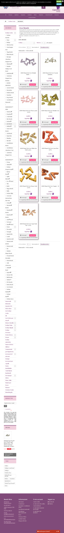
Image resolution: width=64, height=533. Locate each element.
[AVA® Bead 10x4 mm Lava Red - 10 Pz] (50, 137)
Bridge (8, 42)
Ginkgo (7, 470)
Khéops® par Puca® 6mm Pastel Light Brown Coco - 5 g (9, 442)
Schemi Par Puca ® (49, 14)
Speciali (7, 427)
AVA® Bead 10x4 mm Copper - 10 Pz (50, 186)
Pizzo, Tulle (8, 380)
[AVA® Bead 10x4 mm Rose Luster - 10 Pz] (28, 99)
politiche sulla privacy (9, 410)
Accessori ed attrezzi (8, 355)
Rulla (7, 191)
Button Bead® (7, 173)
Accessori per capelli (9, 362)
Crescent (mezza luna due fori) (8, 198)
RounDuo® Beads (8, 211)
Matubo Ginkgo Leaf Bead (8, 69)
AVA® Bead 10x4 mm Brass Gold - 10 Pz (28, 186)
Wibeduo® (9, 64)
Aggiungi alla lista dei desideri (29, 86)
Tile (7, 183)
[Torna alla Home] (5, 21)
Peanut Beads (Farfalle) (9, 257)
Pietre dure (8, 308)
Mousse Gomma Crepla (9, 389)
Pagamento (23, 14)
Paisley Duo (8, 473)
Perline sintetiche (8, 341)
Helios (6, 478)
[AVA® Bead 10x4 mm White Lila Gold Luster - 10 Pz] (28, 137)
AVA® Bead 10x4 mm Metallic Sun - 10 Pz (50, 111)
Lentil (8, 236)
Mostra (39, 42)
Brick (7, 186)
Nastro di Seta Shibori (9, 346)
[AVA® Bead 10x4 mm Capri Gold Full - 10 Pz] (28, 212)
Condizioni (30, 14)
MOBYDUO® (9, 73)
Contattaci (21, 504)
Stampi (7, 359)
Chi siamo (10, 14)
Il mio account (38, 499)
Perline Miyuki (9, 327)
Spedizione (17, 14)
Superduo (9, 136)
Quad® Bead (9, 224)
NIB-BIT (8, 140)
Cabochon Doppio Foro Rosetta (8, 78)
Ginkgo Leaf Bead (9, 468)
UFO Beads (9, 282)
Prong (8, 162)
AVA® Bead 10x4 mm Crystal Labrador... (50, 73)
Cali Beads (9, 133)
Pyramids (9, 229)
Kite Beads (9, 119)
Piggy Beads (9, 188)
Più (20, 37)
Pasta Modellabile (8, 367)
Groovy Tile (9, 275)
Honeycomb (9, 246)
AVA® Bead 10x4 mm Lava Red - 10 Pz (50, 149)
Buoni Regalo (8, 392)
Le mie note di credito (39, 504)
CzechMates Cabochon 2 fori (9, 149)
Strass (7, 337)
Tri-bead (8, 222)
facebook (51, 502)
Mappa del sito (23, 521)
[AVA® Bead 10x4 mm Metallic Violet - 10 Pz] (28, 61)
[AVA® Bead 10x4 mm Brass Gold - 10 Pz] (28, 175)
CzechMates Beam (9, 144)
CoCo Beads (9, 287)
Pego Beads (9, 97)
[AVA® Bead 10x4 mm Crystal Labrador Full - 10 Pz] (50, 61)
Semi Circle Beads (8, 130)
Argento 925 (8, 306)
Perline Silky (9, 193)
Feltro (7, 378)
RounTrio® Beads (9, 216)
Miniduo (8, 138)
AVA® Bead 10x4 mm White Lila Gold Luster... (28, 149)
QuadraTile (9, 234)
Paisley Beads (10, 92)
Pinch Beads (9, 260)
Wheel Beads (9, 54)
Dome (8, 227)
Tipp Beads (9, 52)
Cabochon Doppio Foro (8, 154)
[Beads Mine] (5, 14)
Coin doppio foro (9, 48)
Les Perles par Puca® (9, 319)
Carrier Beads (10, 88)
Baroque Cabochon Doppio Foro (8, 59)
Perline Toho (8, 325)
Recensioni (57, 14)
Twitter (51, 504)
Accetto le (9, 410)
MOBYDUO (7, 481)
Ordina (20, 42)
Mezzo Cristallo (9, 323)
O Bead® (8, 203)
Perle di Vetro (9, 335)
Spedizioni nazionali (24, 509)
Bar (7, 248)
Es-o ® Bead (9, 181)
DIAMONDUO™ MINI (9, 108)
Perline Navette (7, 36)
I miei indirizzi (37, 506)
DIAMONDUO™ (9, 159)
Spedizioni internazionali (22, 512)
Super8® (8, 272)
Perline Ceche (9, 33)
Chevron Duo (9, 45)
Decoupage (8, 375)
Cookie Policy (22, 519)
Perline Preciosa (7, 331)
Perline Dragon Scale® (9, 168)
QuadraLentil (10, 239)
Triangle (8, 231)
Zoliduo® (9, 126)
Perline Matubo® (7, 290)
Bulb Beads (9, 277)
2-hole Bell (9, 116)
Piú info (59, 4)
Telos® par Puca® (10, 483)
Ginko (6, 465)
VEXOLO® (9, 111)
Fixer (7, 40)
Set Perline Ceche (8, 312)
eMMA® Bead (8, 269)
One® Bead (9, 219)
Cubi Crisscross (8, 264)
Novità (35, 14)
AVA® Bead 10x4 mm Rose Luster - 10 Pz (28, 111)
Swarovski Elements (8, 302)
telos (6, 485)
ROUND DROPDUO (8, 84)
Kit (6, 315)
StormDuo (9, 90)
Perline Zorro (9, 299)
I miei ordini (36, 502)
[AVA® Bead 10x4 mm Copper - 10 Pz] (50, 175)
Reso (20, 515)
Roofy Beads (9, 284)
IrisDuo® (8, 121)
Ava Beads (9, 124)
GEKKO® (9, 164)
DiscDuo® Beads (8, 206)
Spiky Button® (7, 178)
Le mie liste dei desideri (37, 512)
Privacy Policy (22, 517)
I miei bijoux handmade (8, 372)
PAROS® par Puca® (8, 476)
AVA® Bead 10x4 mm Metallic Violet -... (28, 73)
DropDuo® (9, 114)
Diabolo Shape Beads (8, 252)
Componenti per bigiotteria (9, 350)
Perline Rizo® (7, 295)
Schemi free (41, 14)
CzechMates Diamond (9, 101)
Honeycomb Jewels (9, 242)
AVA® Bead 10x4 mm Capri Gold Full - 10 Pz (28, 224)
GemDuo (8, 95)
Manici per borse (8, 384)
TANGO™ (8, 279)
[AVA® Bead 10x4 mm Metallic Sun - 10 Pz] (50, 99)
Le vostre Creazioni (32, 17)
